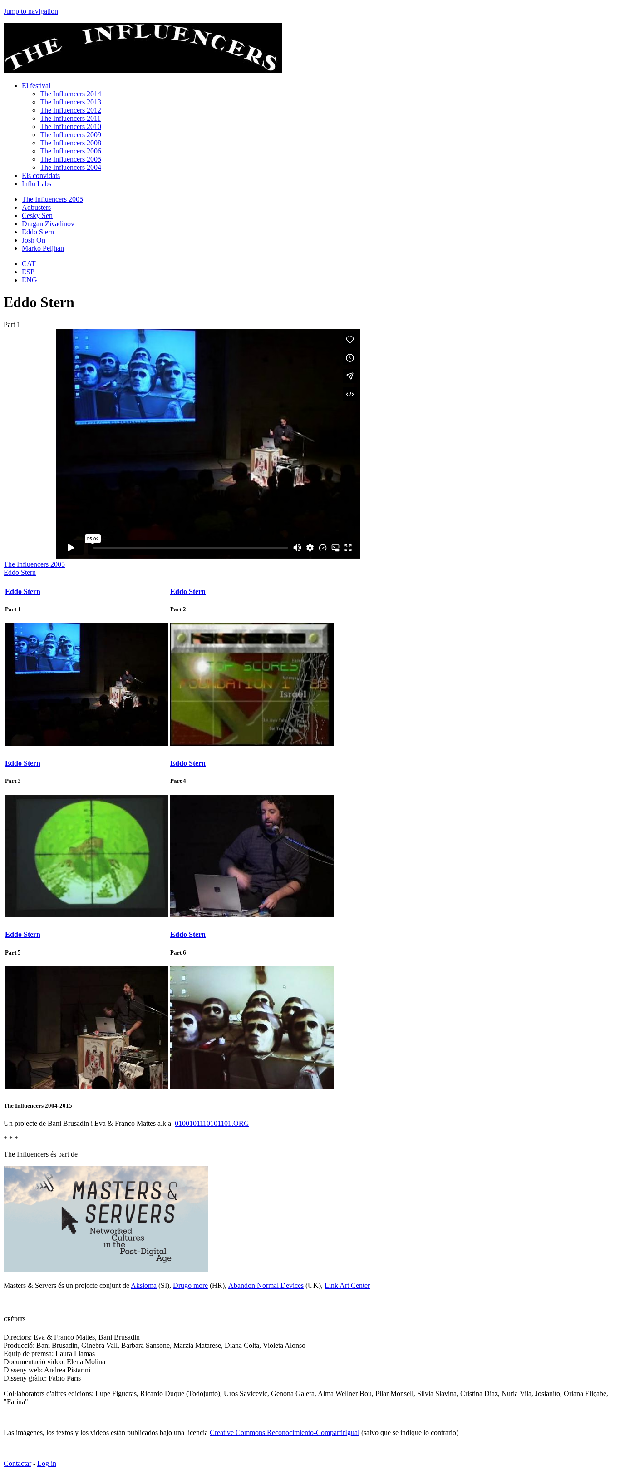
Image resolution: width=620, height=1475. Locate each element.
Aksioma (144, 1285)
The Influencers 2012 (70, 110)
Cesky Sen (37, 215)
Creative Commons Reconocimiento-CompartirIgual (284, 1432)
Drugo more (190, 1285)
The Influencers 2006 (70, 151)
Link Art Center (347, 1285)
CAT (29, 263)
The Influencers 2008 (70, 143)
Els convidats (41, 175)
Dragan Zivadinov (48, 224)
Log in (46, 1463)
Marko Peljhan (43, 248)
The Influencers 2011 (70, 118)
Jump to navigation (31, 11)
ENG (29, 280)
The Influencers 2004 (70, 167)
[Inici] (143, 70)
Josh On (33, 240)
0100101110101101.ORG (212, 1123)
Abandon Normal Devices (266, 1285)
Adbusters (36, 207)
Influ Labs (36, 184)
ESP (28, 272)
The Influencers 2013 (70, 102)
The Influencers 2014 (70, 94)
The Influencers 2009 (70, 135)
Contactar (17, 1463)
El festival (36, 85)
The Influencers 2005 (70, 159)
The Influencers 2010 (70, 126)
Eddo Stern (38, 232)
